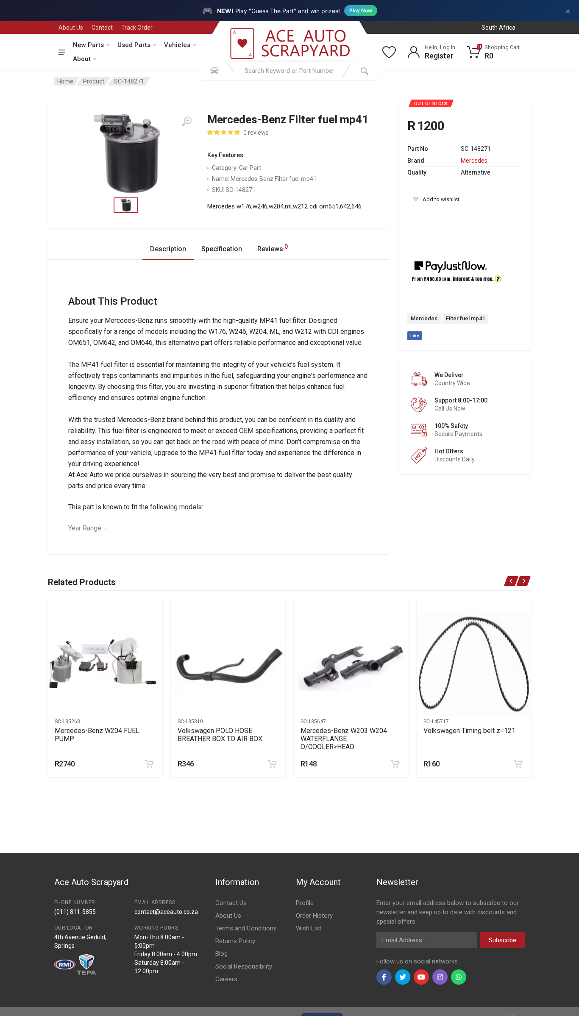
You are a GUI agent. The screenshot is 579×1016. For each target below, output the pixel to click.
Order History (314, 915)
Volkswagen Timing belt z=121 (469, 731)
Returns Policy (235, 941)
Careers (226, 979)
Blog (221, 954)
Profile (305, 903)
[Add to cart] (149, 764)
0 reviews (256, 132)
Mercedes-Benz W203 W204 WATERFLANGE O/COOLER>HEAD (344, 739)
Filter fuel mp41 (465, 318)
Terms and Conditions (246, 928)
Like (414, 336)
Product (93, 81)
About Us (70, 28)
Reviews (272, 248)
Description (168, 249)
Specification (221, 249)
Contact (102, 28)
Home (65, 81)
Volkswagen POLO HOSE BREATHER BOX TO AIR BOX (220, 735)
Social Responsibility (243, 966)
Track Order (137, 28)
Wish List (308, 928)
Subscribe (502, 940)
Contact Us (231, 903)
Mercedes (474, 160)
